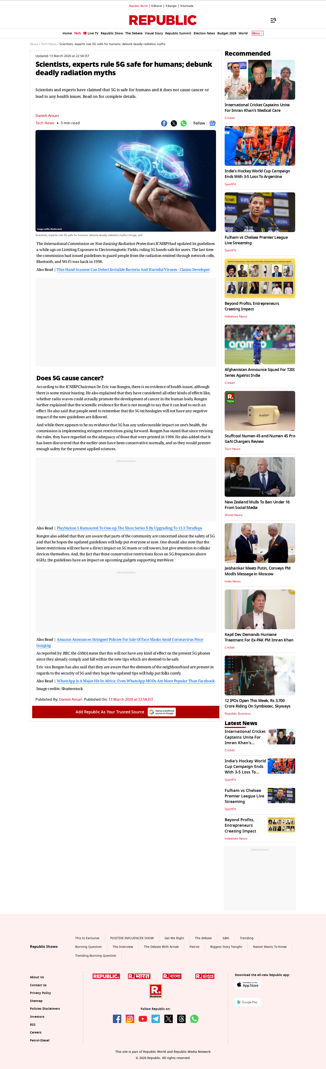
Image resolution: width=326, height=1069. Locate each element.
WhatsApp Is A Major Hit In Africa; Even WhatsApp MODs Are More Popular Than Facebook (135, 680)
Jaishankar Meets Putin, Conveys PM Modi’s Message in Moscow (258, 571)
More (256, 33)
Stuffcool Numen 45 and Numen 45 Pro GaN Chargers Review (260, 438)
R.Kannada (186, 6)
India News (233, 581)
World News (233, 515)
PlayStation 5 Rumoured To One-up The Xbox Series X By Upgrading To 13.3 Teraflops (129, 528)
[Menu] (271, 20)
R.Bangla (171, 6)
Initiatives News (236, 316)
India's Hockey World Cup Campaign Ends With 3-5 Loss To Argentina (257, 173)
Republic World (138, 6)
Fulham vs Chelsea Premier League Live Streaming (256, 240)
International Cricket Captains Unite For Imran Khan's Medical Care (257, 107)
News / (35, 44)
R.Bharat (156, 6)
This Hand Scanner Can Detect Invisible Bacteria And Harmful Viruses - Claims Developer (133, 269)
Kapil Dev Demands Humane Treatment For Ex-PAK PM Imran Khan (259, 637)
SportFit (230, 184)
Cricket (230, 118)
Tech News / (49, 44)
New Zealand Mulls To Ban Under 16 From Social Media (257, 505)
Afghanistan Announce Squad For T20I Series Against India (260, 372)
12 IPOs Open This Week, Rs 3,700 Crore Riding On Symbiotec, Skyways (258, 703)
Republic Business (238, 713)
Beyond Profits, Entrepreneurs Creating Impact (252, 306)
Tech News (44, 123)
